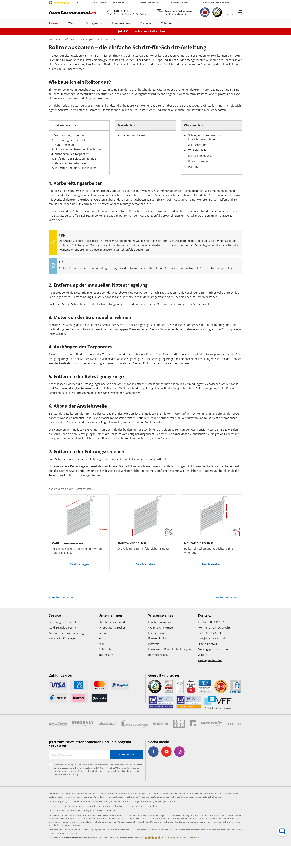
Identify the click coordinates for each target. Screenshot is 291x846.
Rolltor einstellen (198, 543)
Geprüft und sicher (164, 675)
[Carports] (153, 23)
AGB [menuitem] (101, 644)
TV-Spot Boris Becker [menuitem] (112, 627)
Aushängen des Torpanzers (72, 154)
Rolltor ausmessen (67, 543)
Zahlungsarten (61, 675)
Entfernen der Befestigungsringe (75, 158)
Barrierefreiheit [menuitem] (158, 655)
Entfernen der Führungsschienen (75, 168)
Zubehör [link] (166, 23)
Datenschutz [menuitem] (107, 649)
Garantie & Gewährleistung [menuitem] (66, 633)
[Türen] (78, 23)
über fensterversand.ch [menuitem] (114, 622)
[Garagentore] (104, 23)
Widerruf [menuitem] (203, 655)
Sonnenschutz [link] (121, 23)
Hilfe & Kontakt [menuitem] (207, 644)
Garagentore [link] (94, 23)
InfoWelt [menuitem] (153, 644)
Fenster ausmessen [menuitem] (160, 622)
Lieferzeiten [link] (96, 815)
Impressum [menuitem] (106, 655)
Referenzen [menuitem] (106, 633)
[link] (65, 2)
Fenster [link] (54, 23)
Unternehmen (110, 615)
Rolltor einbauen (132, 543)
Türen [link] (72, 23)
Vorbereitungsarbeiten (69, 135)
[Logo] (72, 12)
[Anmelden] (230, 12)
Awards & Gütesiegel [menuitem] (62, 638)
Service (55, 615)
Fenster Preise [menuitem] (157, 638)
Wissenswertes (160, 615)
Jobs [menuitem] (101, 638)
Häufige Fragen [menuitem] (158, 633)
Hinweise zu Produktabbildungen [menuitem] (169, 649)
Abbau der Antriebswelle (70, 163)
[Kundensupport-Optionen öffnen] (282, 831)
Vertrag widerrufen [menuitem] (210, 660)
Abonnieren (126, 754)
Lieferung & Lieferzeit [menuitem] (62, 622)
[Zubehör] (174, 23)
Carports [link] (145, 23)
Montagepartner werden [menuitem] (214, 649)
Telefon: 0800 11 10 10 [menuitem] (212, 622)
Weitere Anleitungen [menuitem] (161, 627)
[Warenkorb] (239, 12)
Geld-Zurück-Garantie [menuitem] (63, 627)
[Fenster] (60, 23)
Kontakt (204, 615)
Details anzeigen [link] (79, 564)
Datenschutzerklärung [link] (67, 833)
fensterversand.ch (72, 837)
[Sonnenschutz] (132, 23)
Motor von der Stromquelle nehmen (77, 149)
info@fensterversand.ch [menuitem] (213, 638)
